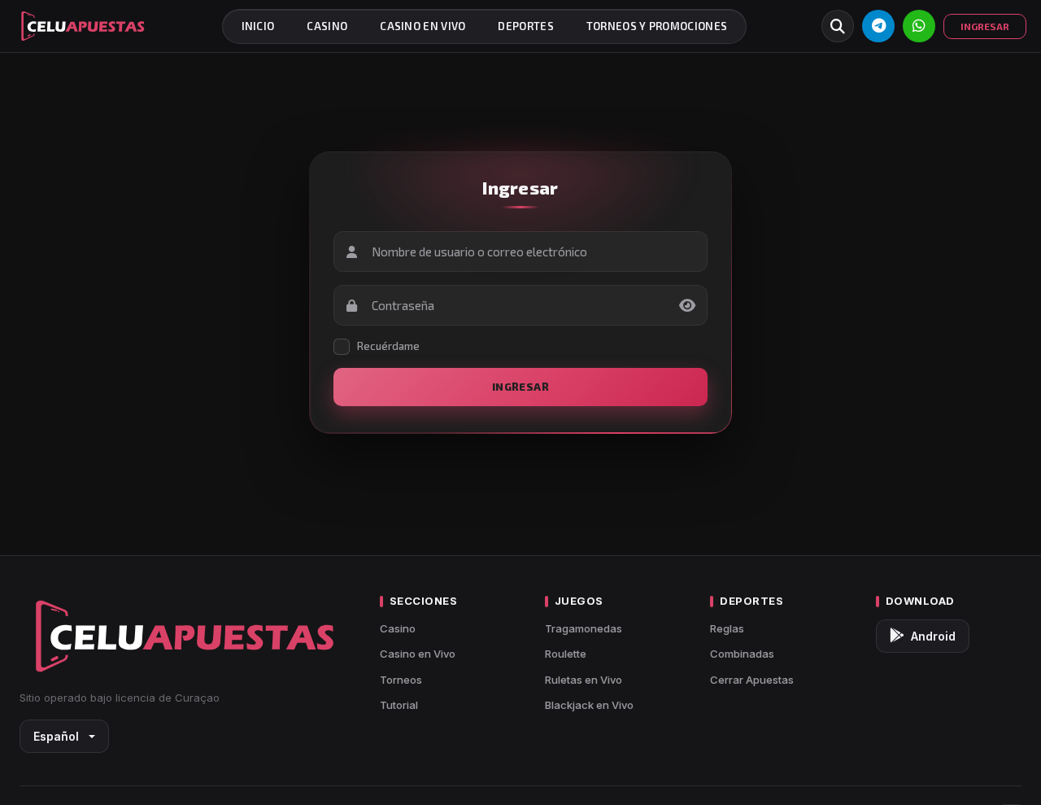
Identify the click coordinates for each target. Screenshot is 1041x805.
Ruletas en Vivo (583, 679)
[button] (837, 26)
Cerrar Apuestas (752, 679)
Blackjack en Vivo (589, 704)
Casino (398, 628)
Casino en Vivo (417, 653)
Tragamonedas (583, 628)
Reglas (727, 628)
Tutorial (399, 704)
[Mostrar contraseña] (687, 305)
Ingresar (520, 386)
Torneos (401, 679)
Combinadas (742, 653)
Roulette (565, 653)
